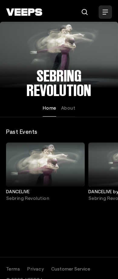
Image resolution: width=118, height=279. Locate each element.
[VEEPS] (24, 12)
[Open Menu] (105, 12)
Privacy (35, 268)
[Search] (84, 12)
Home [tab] (49, 108)
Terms (13, 268)
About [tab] (68, 108)
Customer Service (70, 268)
